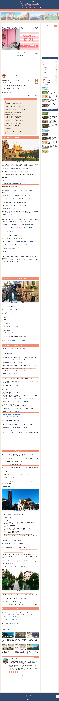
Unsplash (36, 95)
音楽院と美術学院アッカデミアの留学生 (13, 117)
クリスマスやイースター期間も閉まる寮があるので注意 (15, 106)
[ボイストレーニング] (37, 19)
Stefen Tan (32, 95)
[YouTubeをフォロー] (13, 672)
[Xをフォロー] (9, 672)
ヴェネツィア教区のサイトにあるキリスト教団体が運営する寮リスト (17, 417)
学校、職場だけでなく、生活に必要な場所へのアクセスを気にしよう (17, 110)
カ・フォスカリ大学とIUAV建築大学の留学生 (14, 116)
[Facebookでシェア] (19, 52)
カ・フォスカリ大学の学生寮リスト (10, 416)
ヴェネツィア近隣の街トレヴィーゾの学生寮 (14, 131)
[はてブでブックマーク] (21, 52)
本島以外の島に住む (10, 128)
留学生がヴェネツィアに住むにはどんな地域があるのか (15, 125)
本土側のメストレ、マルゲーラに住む (13, 129)
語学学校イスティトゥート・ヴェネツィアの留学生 (15, 120)
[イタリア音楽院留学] (22, 19)
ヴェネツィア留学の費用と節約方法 (11, 616)
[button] (56, 26)
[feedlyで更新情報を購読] (15, 672)
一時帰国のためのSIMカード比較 (11, 619)
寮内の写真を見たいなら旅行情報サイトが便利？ (14, 123)
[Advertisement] (20, 63)
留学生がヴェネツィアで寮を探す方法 (12, 114)
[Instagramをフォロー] (11, 672)
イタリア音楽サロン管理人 (14, 658)
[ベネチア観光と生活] (52, 19)
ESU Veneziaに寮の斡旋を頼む (12, 119)
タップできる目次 (19, 98)
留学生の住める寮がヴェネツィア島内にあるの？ (14, 112)
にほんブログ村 (5, 626)
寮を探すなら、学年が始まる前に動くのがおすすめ (15, 103)
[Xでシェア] (17, 52)
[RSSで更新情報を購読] (17, 672)
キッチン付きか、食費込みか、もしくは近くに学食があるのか (16, 109)
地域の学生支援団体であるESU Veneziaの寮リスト (13, 414)
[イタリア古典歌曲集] (8, 19)
